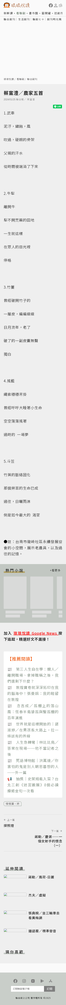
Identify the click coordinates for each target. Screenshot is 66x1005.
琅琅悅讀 (9, 79)
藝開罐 (46, 13)
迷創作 (59, 13)
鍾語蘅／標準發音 (42, 930)
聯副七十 (38, 19)
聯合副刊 (9, 19)
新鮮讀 (8, 13)
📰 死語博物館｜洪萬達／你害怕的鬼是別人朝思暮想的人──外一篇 (33, 766)
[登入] (56, 5)
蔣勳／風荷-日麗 (41, 877)
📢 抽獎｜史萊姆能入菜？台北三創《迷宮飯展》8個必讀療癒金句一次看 (33, 785)
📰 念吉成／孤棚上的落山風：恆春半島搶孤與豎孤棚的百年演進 (33, 711)
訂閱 (49, 989)
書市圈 (33, 13)
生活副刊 (24, 19)
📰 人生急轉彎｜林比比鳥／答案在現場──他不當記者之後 (33, 748)
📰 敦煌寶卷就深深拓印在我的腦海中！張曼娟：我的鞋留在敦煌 (33, 693)
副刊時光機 (54, 19)
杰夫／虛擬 (37, 895)
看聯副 (21, 13)
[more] (55, 570)
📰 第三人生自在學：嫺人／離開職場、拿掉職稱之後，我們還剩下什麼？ (33, 675)
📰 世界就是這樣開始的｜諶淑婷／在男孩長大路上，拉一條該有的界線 (33, 730)
